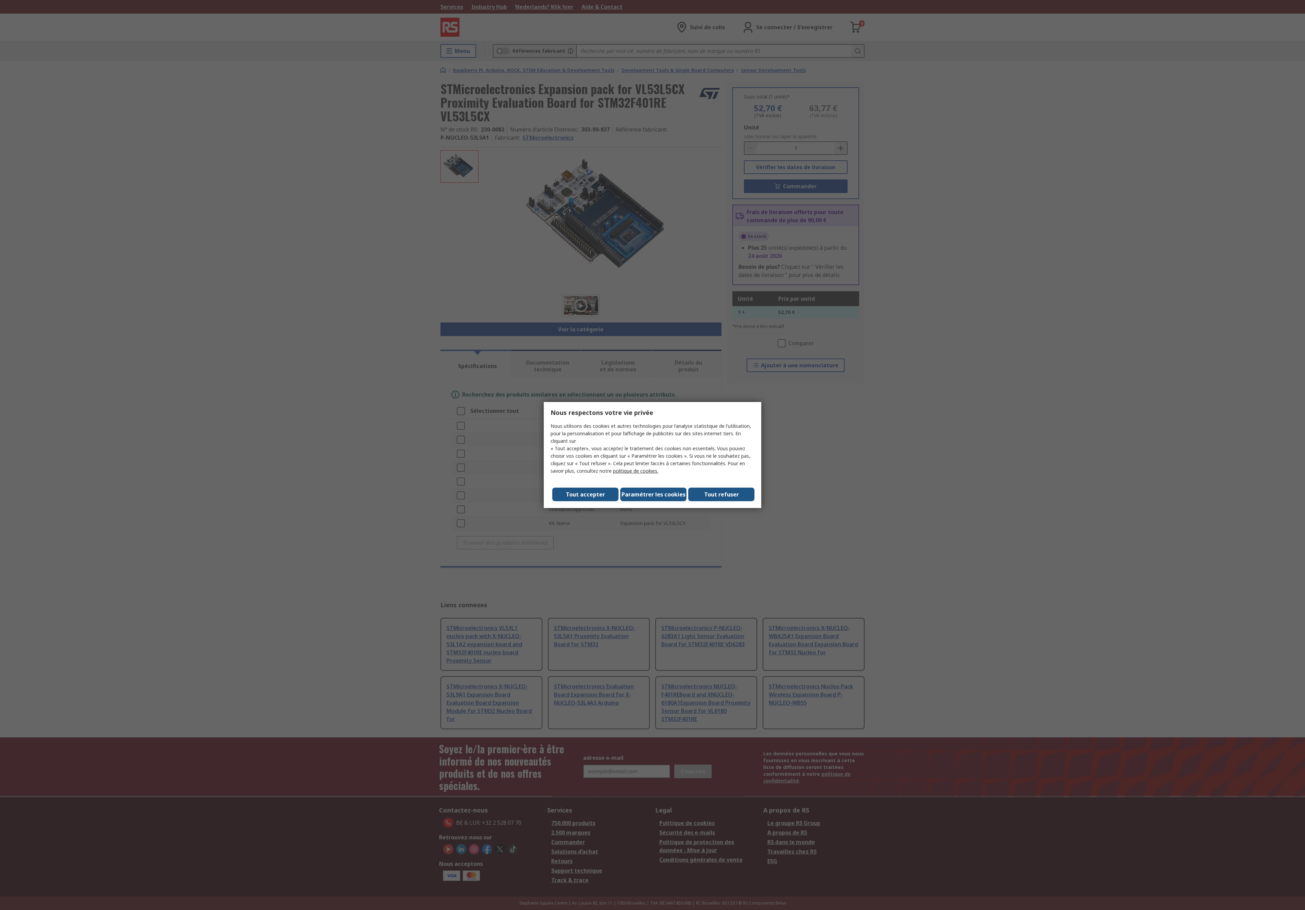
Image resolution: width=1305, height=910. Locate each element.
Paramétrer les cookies (653, 494)
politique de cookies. (635, 471)
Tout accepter (585, 494)
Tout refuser (721, 494)
